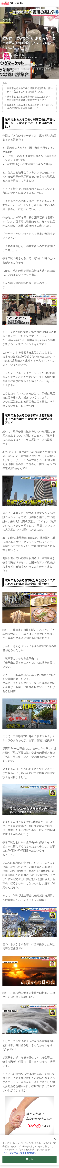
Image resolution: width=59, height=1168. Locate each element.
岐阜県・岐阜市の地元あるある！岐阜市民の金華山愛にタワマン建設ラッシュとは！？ (28, 43)
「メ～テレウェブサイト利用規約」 (20, 1153)
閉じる (29, 1159)
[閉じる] (54, 1138)
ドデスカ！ (18, 57)
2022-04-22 (18, 55)
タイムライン (34, 57)
